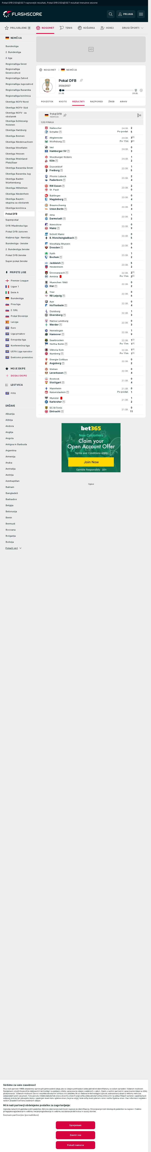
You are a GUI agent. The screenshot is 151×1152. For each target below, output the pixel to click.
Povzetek (47, 101)
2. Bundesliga (13, 52)
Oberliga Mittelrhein (17, 188)
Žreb (111, 101)
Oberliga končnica (16, 208)
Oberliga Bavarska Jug (18, 173)
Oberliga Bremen (15, 136)
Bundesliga (12, 46)
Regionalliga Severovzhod (13, 70)
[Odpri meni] (141, 14)
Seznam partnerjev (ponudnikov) (21, 1115)
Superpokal (12, 219)
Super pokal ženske (17, 261)
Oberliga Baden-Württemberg (15, 180)
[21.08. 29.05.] (101, 90)
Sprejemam (75, 1125)
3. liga (9, 58)
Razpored (96, 101)
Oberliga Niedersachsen (19, 141)
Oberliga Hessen (15, 153)
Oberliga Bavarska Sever (19, 167)
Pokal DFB (11, 213)
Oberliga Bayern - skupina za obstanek (17, 200)
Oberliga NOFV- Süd (17, 107)
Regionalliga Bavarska (18, 90)
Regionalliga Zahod (17, 78)
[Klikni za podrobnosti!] (91, 130)
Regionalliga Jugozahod (19, 84)
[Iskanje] (111, 14)
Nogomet (50, 69)
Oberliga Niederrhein (17, 193)
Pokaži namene (75, 1145)
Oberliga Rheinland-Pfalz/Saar (17, 160)
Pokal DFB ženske (16, 255)
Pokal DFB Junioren (17, 231)
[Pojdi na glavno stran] (30, 14)
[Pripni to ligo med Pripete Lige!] (81, 80)
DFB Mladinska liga (17, 225)
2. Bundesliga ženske (17, 249)
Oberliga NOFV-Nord (17, 101)
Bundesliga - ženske (17, 243)
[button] (141, 90)
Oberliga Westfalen (16, 147)
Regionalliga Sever (16, 64)
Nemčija (71, 69)
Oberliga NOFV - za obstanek (16, 114)
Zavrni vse (75, 1135)
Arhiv (123, 101)
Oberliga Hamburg (16, 130)
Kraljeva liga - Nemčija (18, 237)
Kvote (63, 101)
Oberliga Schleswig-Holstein (17, 122)
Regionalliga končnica (18, 95)
